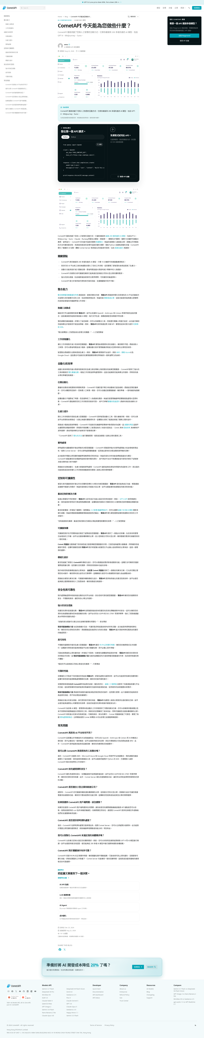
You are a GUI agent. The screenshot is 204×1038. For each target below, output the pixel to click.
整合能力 (7, 20)
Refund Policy (124, 995)
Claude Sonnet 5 (72, 1001)
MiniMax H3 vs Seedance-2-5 (184, 999)
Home (60, 17)
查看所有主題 (62, 878)
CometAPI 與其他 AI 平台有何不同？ (17, 84)
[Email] (8, 991)
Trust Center (124, 1001)
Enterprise (123, 992)
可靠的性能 (9, 76)
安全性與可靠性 (9, 64)
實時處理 (8, 44)
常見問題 (7, 80)
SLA (121, 998)
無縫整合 (99, 242)
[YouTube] (35, 991)
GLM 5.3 (45, 998)
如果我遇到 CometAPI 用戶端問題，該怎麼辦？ (18, 101)
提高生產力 (119, 248)
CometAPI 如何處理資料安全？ (15, 93)
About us (123, 989)
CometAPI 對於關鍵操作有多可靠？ (16, 113)
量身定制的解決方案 (12, 52)
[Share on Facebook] (60, 949)
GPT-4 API (124, 499)
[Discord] (20, 991)
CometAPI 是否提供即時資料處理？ (16, 105)
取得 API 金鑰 (124, 177)
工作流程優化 (10, 28)
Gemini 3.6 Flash (48, 1010)
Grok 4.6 (69, 992)
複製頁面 (133, 16)
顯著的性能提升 (114, 401)
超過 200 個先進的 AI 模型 (115, 236)
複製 (100, 144)
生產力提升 (9, 40)
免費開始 (197, 8)
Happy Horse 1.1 (72, 1013)
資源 (182, 8)
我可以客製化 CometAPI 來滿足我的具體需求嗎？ (18, 109)
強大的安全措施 (10, 68)
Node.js (73, 137)
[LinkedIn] (27, 991)
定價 (164, 8)
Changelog (150, 995)
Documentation (98, 992)
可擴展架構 (9, 56)
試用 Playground (184, 36)
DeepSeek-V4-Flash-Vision (76, 989)
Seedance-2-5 (71, 995)
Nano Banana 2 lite (49, 1013)
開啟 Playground (122, 171)
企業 (176, 8)
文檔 (170, 8)
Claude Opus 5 (72, 1007)
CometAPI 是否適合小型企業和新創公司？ (18, 97)
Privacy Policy (109, 1025)
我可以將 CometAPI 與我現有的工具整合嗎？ (18, 89)
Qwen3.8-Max (47, 1004)
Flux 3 (69, 998)
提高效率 (126, 427)
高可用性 (8, 72)
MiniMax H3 (46, 995)
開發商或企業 (109, 298)
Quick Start (97, 989)
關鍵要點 (7, 16)
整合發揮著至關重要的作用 (68, 295)
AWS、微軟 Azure (123, 352)
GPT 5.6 (69, 1004)
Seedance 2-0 (71, 1010)
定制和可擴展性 (9, 48)
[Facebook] (12, 991)
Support (149, 998)
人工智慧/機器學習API (99, 510)
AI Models (150, 989)
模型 (158, 8)
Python (65, 137)
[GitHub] (24, 991)
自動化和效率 (8, 32)
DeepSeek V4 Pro (48, 992)
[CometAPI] (9, 8)
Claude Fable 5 (47, 1001)
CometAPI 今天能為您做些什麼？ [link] (81, 17)
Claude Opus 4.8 (48, 1016)
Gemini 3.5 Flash (72, 1016)
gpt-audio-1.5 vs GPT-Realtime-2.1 (185, 1003)
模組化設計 (9, 60)
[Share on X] (64, 949)
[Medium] (31, 991)
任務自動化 (9, 36)
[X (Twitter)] (16, 991)
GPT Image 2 (46, 1007)
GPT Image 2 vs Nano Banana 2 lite (185, 995)
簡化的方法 (77, 436)
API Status (96, 998)
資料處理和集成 (66, 717)
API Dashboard (98, 995)
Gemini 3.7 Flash (48, 989)
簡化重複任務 (73, 372)
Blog (66, 17)
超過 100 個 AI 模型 (125, 510)
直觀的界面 (128, 424)
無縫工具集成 (10, 24)
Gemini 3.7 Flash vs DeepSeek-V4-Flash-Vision (184, 990)
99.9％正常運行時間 (107, 645)
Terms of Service (96, 1025)
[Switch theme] (195, 1025)
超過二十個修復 (111, 684)
